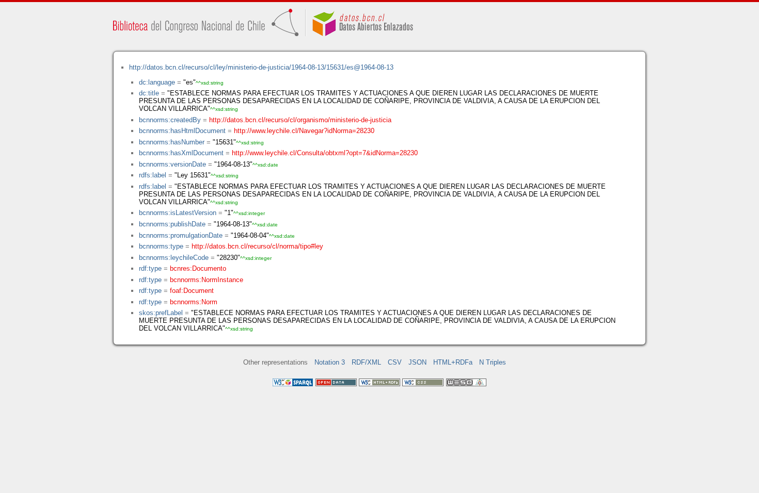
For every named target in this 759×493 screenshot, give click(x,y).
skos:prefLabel (161, 313)
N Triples (492, 362)
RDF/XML (366, 362)
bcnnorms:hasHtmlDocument (182, 131)
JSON (417, 362)
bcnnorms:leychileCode (174, 257)
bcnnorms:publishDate (172, 224)
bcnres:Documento (198, 268)
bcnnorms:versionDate (172, 164)
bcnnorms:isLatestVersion (177, 213)
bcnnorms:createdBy (170, 120)
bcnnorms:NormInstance (206, 280)
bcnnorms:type (161, 246)
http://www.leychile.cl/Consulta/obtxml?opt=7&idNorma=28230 (325, 153)
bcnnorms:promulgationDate (181, 235)
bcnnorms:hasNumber (171, 142)
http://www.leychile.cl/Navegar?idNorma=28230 (304, 131)
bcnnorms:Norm (193, 302)
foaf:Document (192, 290)
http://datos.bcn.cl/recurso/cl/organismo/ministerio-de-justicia (300, 120)
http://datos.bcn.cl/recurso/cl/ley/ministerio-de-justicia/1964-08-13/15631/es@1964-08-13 (261, 67)
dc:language (157, 82)
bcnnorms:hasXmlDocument (181, 153)
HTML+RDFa (452, 362)
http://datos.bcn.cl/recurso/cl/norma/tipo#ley (257, 246)
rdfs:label (152, 175)
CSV (395, 362)
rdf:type (150, 268)
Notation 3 (329, 362)
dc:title (149, 93)
